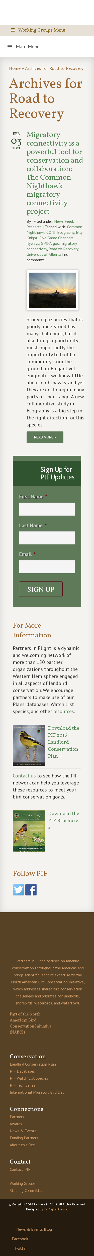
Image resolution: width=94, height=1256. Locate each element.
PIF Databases (22, 1071)
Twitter (20, 1248)
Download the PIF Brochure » (63, 820)
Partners (17, 1116)
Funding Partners (24, 1137)
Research (34, 226)
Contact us (24, 775)
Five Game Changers (56, 237)
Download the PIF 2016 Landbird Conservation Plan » (63, 742)
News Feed (63, 221)
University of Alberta (44, 254)
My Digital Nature (55, 1209)
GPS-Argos (50, 243)
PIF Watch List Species (29, 1078)
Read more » (45, 437)
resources (63, 711)
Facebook (20, 1238)
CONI (50, 232)
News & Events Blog (34, 1229)
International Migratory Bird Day (37, 1092)
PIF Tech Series (22, 1085)
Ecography (65, 232)
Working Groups (23, 1183)
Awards (16, 1123)
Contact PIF (20, 1169)
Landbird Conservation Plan (33, 1064)
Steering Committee (27, 1190)
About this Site (22, 1144)
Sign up (40, 589)
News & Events (23, 1130)
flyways (33, 243)
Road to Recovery (63, 248)
